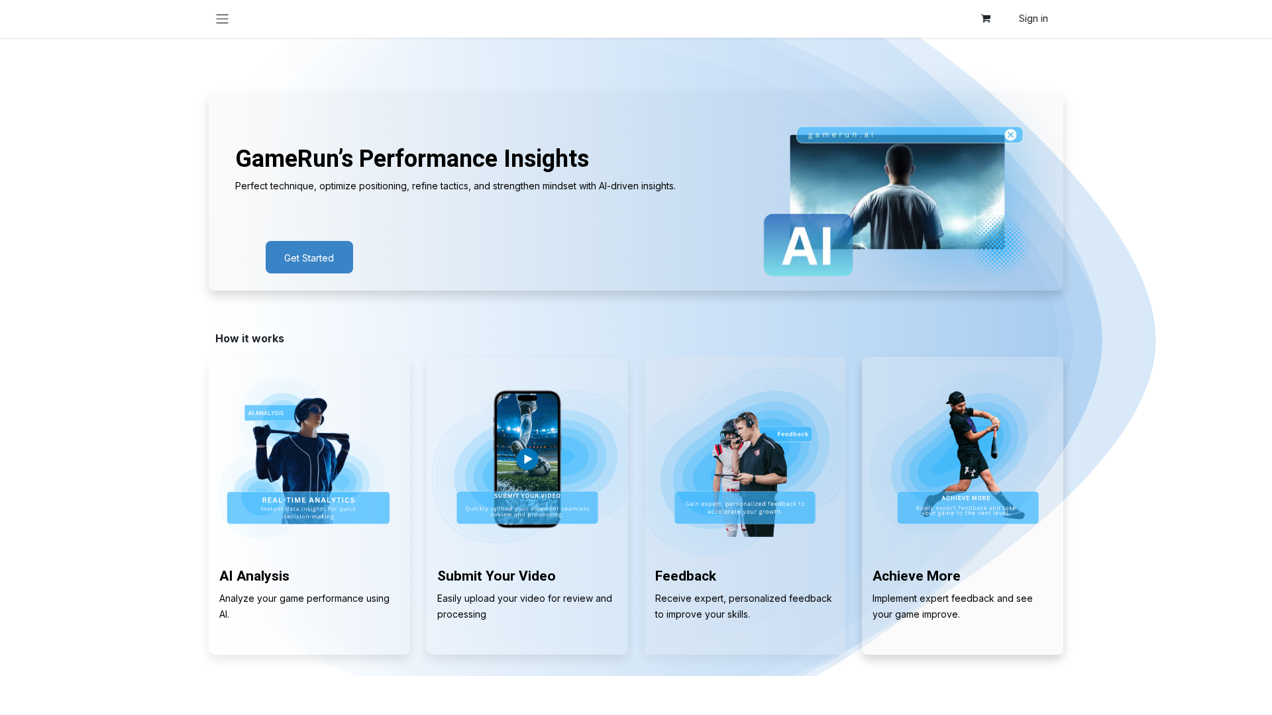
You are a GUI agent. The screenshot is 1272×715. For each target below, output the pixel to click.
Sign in (1033, 18)
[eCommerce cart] (986, 18)
